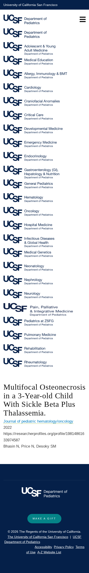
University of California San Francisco (30, 5)
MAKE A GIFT (44, 518)
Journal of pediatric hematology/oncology (38, 421)
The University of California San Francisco (38, 537)
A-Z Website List (49, 552)
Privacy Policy (64, 547)
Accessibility (43, 547)
